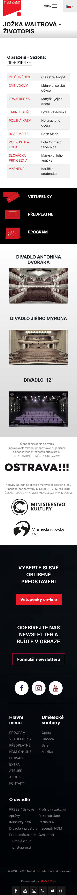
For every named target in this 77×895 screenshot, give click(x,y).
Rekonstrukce (49, 816)
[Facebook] (16, 890)
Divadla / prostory (23, 828)
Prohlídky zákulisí (52, 809)
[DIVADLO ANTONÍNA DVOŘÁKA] (38, 285)
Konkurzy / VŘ (20, 822)
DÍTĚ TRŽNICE (20, 77)
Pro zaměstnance (22, 835)
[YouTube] (25, 890)
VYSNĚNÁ (17, 169)
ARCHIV (15, 777)
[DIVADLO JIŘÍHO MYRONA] (38, 347)
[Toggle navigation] (70, 6)
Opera (46, 733)
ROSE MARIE (19, 134)
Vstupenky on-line (38, 599)
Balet (45, 745)
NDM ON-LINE (20, 752)
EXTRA (14, 764)
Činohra (48, 739)
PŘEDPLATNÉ (40, 214)
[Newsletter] (52, 890)
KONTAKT (16, 783)
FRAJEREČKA (19, 99)
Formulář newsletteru (38, 659)
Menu (48, 5)
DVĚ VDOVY (18, 85)
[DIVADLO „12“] (38, 409)
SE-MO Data (48, 881)
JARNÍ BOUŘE (19, 112)
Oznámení (46, 835)
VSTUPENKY (40, 196)
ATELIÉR (15, 771)
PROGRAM (38, 232)
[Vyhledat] (43, 890)
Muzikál (48, 752)
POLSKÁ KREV (20, 120)
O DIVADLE (18, 758)
